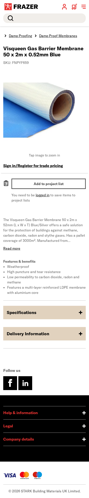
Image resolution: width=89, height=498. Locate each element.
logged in (42, 195)
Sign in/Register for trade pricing (33, 165)
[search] (44, 18)
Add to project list (49, 184)
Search (9, 18)
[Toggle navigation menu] (83, 7)
